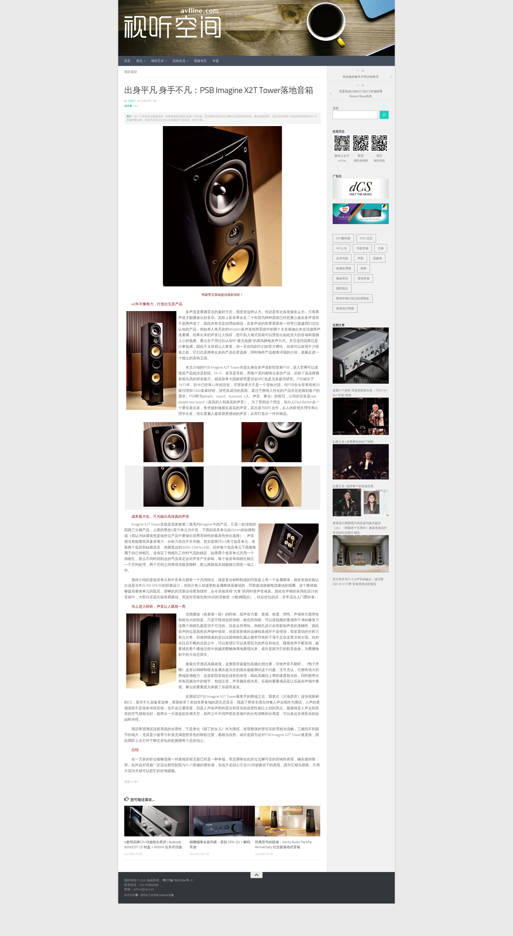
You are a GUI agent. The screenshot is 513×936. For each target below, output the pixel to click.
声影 (360, 258)
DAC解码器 (343, 238)
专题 (215, 61)
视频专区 (200, 61)
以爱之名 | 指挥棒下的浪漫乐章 (353, 486)
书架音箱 (362, 248)
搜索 (336, 108)
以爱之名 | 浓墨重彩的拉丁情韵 (353, 442)
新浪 (361, 158)
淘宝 (379, 158)
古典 (381, 248)
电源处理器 (343, 268)
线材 (364, 268)
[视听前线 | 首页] (172, 23)
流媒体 (377, 258)
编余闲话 (342, 278)
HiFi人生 (341, 248)
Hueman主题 (166, 895)
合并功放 (342, 258)
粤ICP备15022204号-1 (177, 880)
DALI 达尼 (366, 238)
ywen (131, 101)
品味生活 (179, 61)
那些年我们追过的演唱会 (352, 298)
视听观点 (342, 288)
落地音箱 (363, 278)
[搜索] (384, 115)
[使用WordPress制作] (136, 895)
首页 (127, 61)
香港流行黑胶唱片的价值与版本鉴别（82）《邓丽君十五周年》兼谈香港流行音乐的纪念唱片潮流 (360, 528)
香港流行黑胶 (345, 308)
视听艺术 (157, 61)
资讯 (139, 61)
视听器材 (130, 72)
